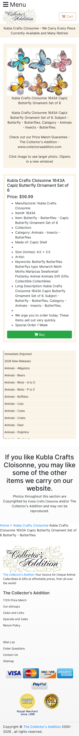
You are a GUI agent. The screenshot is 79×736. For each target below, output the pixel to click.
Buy (41, 334)
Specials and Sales (15, 619)
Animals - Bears (14, 375)
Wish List (9, 642)
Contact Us (10, 654)
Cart (69, 16)
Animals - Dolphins (16, 432)
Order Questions (14, 648)
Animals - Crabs (14, 418)
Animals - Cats (13, 403)
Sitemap (8, 661)
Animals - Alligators (17, 368)
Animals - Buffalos (16, 396)
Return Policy (11, 625)
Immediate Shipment (18, 354)
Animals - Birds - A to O (19, 382)
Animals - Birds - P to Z (19, 389)
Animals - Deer (14, 425)
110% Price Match (15, 600)
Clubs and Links (13, 612)
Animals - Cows (14, 410)
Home (4, 525)
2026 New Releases (17, 361)
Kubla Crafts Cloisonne (43, 501)
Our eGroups (11, 606)
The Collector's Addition (18, 574)
